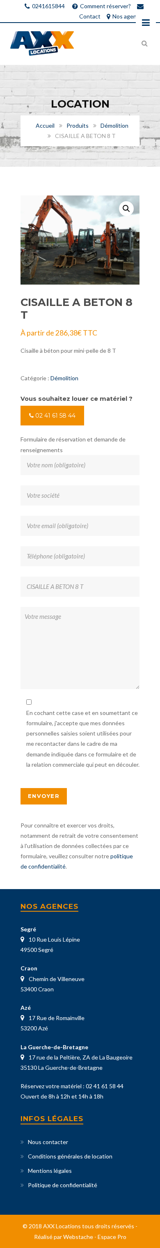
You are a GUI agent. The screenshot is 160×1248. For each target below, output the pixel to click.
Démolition (114, 125)
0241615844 (48, 5)
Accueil (45, 125)
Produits (77, 125)
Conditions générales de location (70, 1156)
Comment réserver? (105, 5)
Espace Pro (112, 1236)
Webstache (78, 1236)
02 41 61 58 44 (54, 415)
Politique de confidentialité (62, 1184)
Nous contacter (48, 1141)
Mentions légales (50, 1170)
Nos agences (129, 16)
